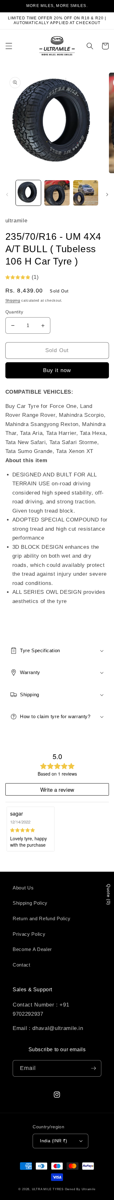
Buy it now (57, 370)
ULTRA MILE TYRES (48, 1189)
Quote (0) (108, 894)
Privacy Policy (29, 934)
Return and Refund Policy (42, 918)
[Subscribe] (93, 1068)
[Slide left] (7, 195)
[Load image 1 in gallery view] (28, 193)
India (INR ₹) (53, 1140)
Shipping (12, 300)
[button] (8, 46)
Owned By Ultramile (80, 1189)
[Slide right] (107, 195)
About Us (23, 887)
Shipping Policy (30, 903)
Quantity (14, 311)
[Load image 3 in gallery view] (85, 193)
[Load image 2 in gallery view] (57, 193)
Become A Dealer (32, 949)
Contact (21, 964)
